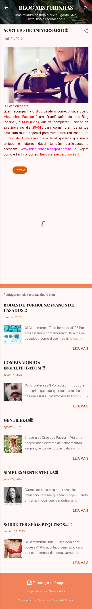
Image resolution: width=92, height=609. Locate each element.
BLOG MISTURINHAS (46, 7)
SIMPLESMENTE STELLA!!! (31, 472)
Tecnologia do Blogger (49, 583)
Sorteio (20, 170)
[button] (85, 31)
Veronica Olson (57, 591)
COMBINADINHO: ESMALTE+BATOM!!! (24, 365)
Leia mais (80, 349)
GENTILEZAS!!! (18, 420)
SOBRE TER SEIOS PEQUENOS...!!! (38, 524)
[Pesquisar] (85, 9)
